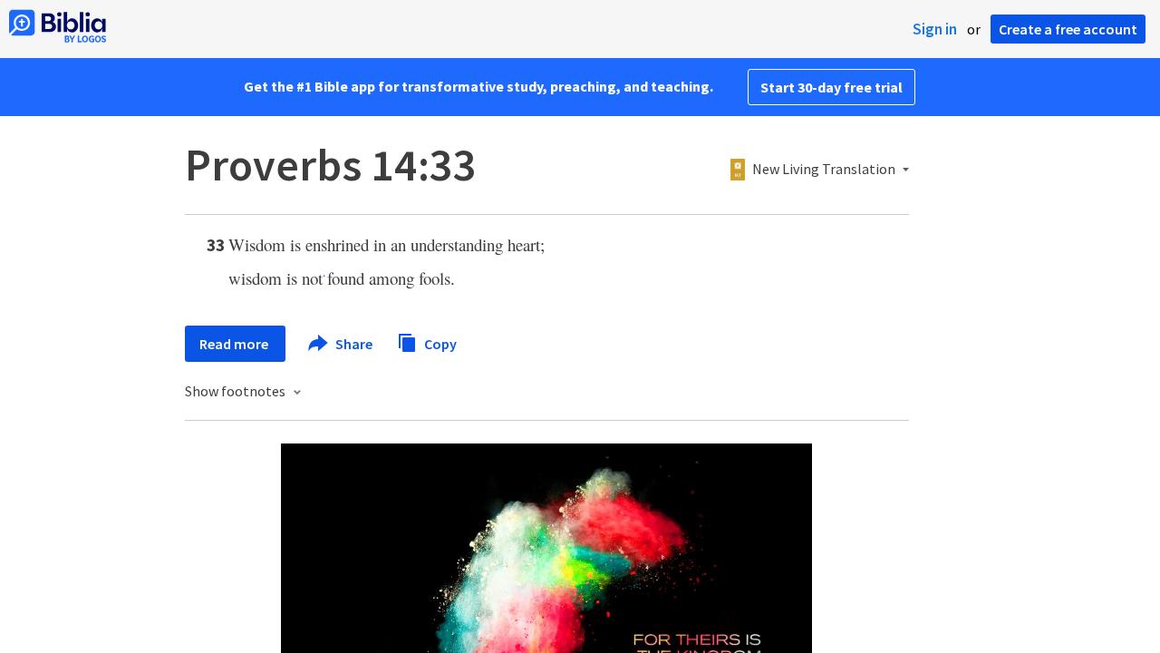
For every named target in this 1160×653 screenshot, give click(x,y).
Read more (235, 344)
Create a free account (1068, 29)
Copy (439, 343)
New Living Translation (823, 169)
